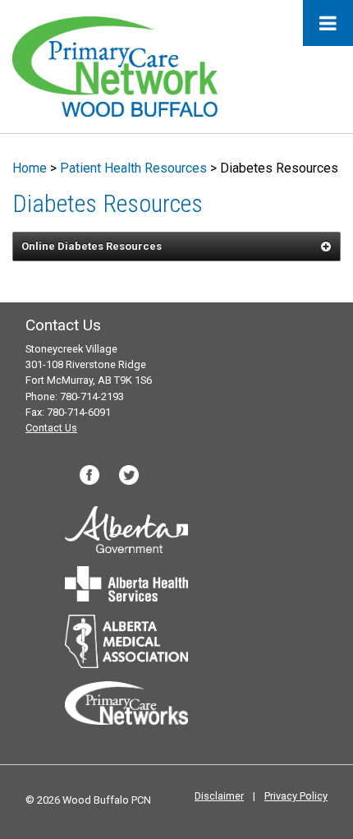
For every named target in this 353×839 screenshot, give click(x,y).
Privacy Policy (296, 796)
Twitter (129, 475)
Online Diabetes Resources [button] (91, 246)
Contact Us (51, 428)
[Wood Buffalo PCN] (115, 65)
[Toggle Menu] (328, 23)
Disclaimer (219, 796)
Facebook (89, 475)
